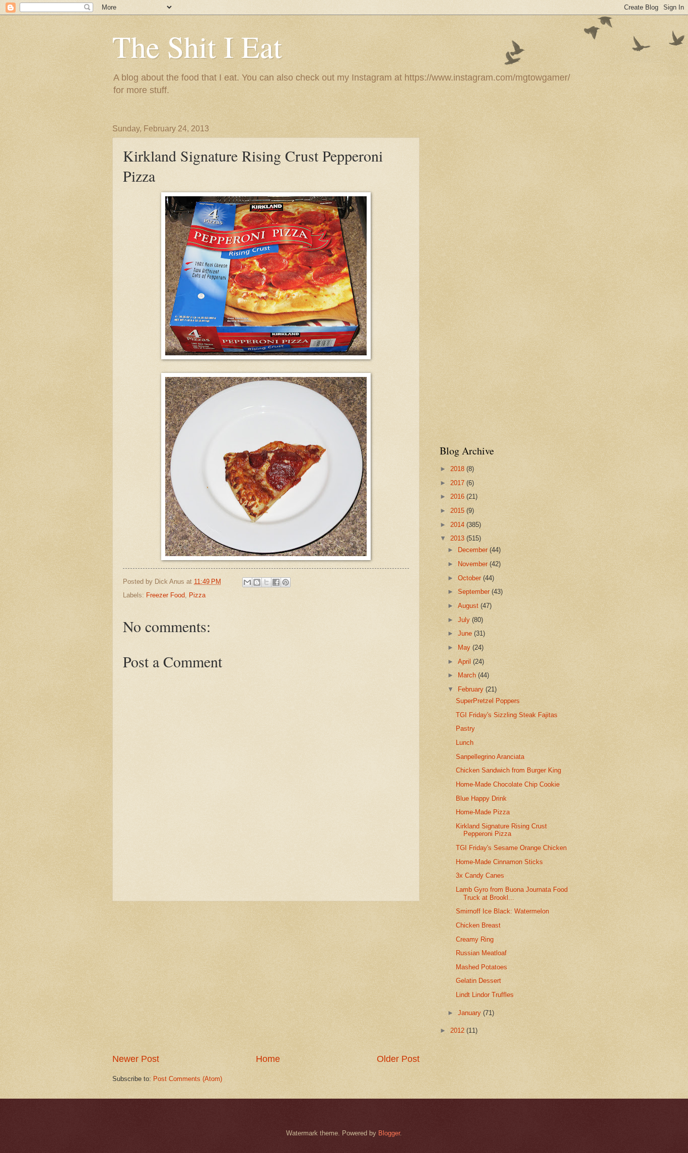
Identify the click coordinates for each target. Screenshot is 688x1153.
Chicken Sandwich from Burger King (508, 770)
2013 (458, 538)
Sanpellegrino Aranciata (490, 756)
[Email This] (247, 582)
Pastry (465, 728)
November (474, 564)
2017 (458, 483)
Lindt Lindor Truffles (485, 994)
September (475, 591)
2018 (458, 469)
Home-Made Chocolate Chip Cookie (508, 784)
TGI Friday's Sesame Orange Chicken (511, 848)
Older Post (398, 1059)
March (468, 675)
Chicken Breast (478, 925)
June (466, 633)
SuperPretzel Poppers (488, 701)
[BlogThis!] (257, 582)
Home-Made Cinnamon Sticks (499, 862)
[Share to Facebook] (276, 582)
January (470, 1013)
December (474, 550)
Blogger (389, 1133)
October (470, 578)
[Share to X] (266, 582)
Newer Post (135, 1059)
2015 (458, 510)
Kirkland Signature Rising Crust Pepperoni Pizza (501, 829)
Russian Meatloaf (481, 953)
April (465, 661)
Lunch (464, 742)
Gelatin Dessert (478, 980)
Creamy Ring (475, 939)
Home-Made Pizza (483, 812)
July (465, 620)
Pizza (197, 595)
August (469, 605)
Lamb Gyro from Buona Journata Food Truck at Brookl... (512, 893)
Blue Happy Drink (481, 798)
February (472, 689)
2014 (458, 524)
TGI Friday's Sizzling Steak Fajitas (507, 715)
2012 (458, 1030)
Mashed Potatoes (481, 967)
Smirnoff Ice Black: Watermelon (502, 911)
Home (268, 1059)
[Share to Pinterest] (286, 582)
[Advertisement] (265, 977)
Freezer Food (165, 595)
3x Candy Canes (480, 875)
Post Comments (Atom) (187, 1079)
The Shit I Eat (197, 46)
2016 (458, 496)
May (465, 647)
